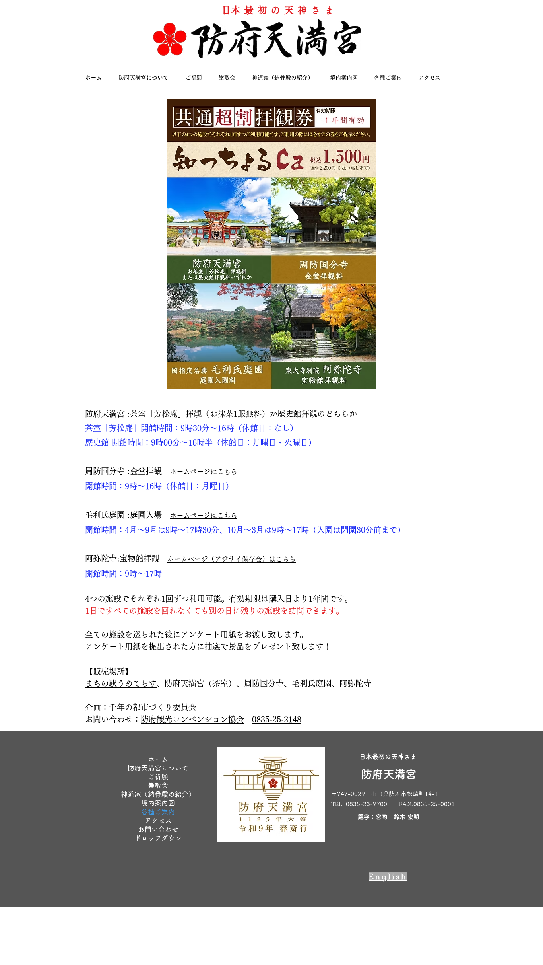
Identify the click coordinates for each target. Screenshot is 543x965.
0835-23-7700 (366, 804)
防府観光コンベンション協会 (192, 719)
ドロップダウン (158, 838)
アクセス (158, 820)
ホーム (158, 759)
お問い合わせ (158, 829)
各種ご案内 (158, 811)
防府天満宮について (158, 768)
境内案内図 (158, 803)
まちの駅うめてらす (121, 683)
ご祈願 (158, 776)
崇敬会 (158, 785)
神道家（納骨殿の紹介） (158, 794)
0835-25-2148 (276, 719)
